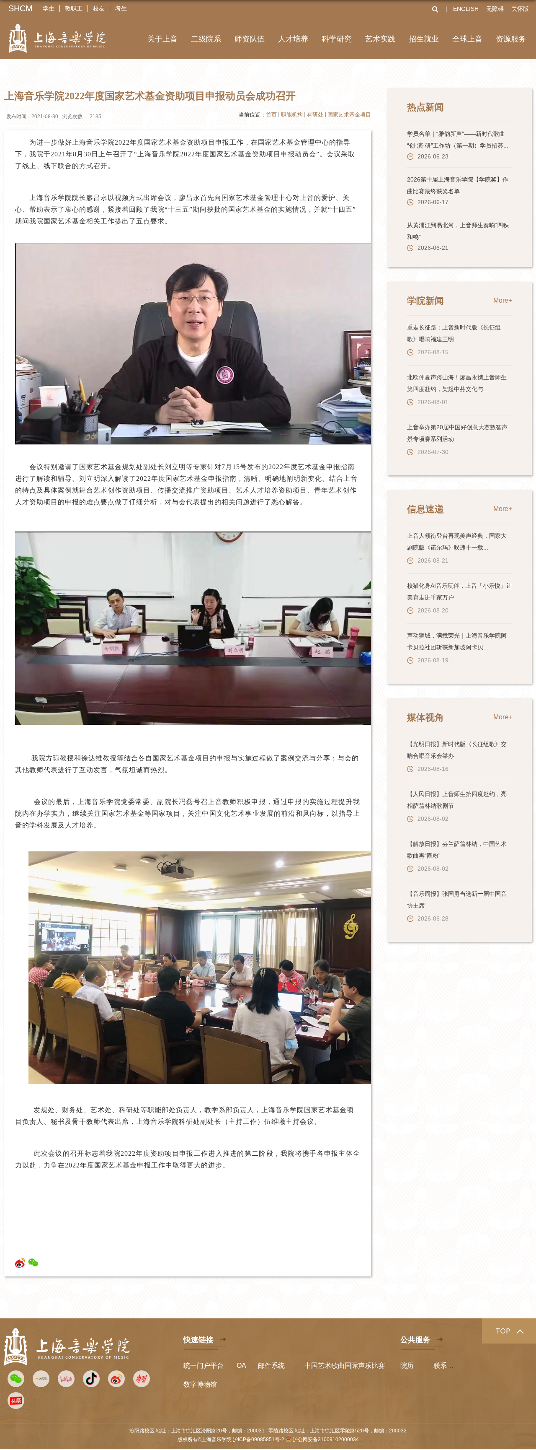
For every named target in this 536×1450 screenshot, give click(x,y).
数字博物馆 (200, 1384)
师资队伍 (249, 39)
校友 (99, 8)
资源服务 (511, 39)
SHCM (20, 8)
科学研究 (337, 39)
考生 (121, 8)
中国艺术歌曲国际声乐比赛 (344, 1365)
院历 (407, 1365)
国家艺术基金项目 (349, 115)
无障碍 (495, 8)
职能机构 (292, 115)
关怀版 (520, 8)
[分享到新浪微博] (20, 1263)
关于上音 (162, 39)
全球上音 (467, 39)
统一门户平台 (203, 1365)
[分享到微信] (33, 1263)
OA (241, 1365)
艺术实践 (380, 39)
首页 (271, 115)
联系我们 (446, 1365)
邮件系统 (271, 1365)
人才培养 (293, 39)
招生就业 (424, 39)
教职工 (73, 8)
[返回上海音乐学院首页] (57, 33)
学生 (48, 8)
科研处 (315, 115)
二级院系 (206, 39)
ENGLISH (466, 8)
